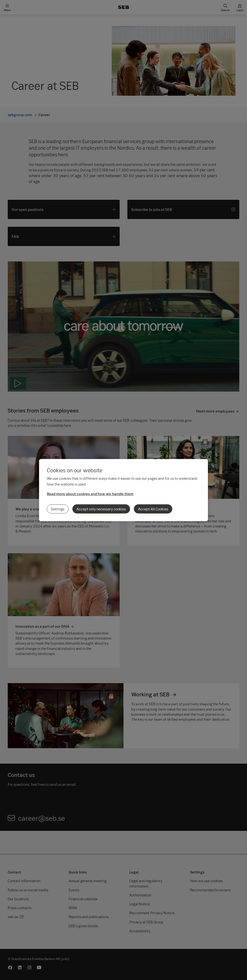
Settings (57, 509)
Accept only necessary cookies (101, 509)
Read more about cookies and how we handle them (90, 493)
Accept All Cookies (153, 509)
